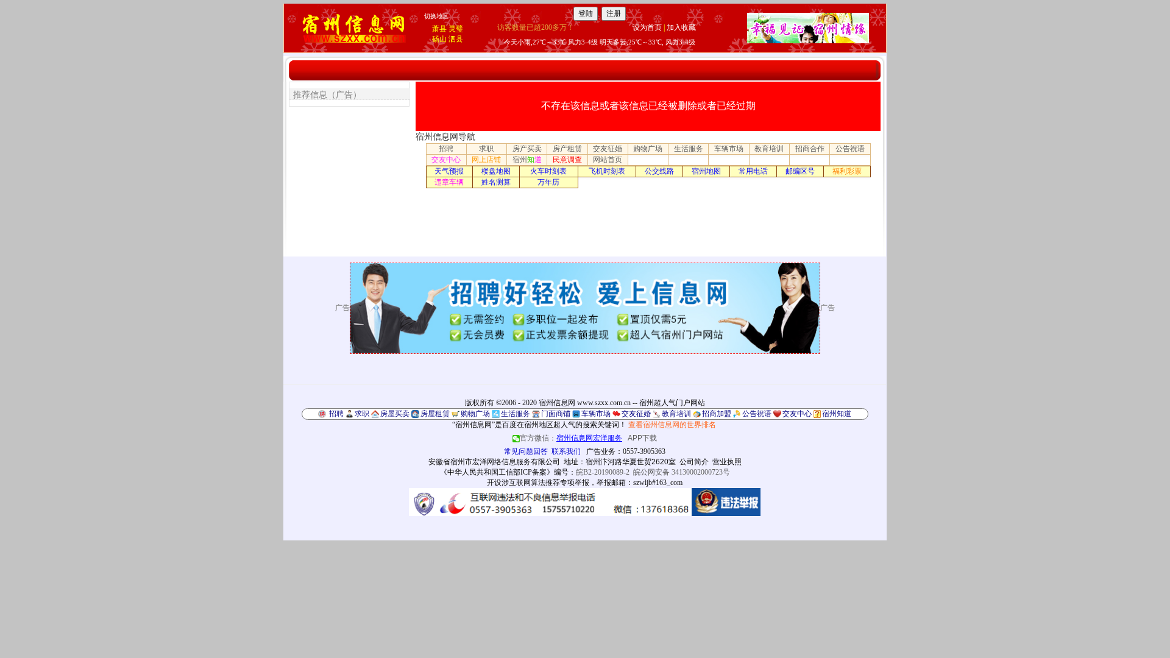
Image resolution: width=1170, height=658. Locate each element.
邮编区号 (800, 171)
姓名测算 (496, 182)
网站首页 (607, 159)
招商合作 (809, 148)
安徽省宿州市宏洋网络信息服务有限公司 (494, 462)
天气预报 (449, 171)
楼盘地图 (496, 171)
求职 (486, 148)
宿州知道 (836, 413)
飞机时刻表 (607, 171)
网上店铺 (486, 159)
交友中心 (446, 159)
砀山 (439, 39)
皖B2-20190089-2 (602, 472)
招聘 (446, 148)
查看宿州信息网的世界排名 (672, 424)
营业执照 (727, 462)
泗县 (455, 39)
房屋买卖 (395, 413)
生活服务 (688, 148)
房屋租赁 (435, 413)
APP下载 (642, 438)
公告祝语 (850, 148)
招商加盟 (716, 413)
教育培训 (769, 148)
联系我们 (566, 451)
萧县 (439, 28)
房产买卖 (527, 148)
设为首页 (647, 27)
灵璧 (455, 28)
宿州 (527, 159)
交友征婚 (607, 148)
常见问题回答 (526, 451)
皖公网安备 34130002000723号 (681, 472)
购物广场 (647, 148)
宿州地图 (706, 171)
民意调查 (567, 159)
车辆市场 (728, 148)
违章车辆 (449, 182)
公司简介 (694, 462)
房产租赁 (567, 148)
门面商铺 (555, 413)
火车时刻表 (548, 171)
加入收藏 (681, 27)
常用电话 (753, 171)
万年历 (548, 182)
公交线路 (659, 171)
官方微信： (571, 438)
